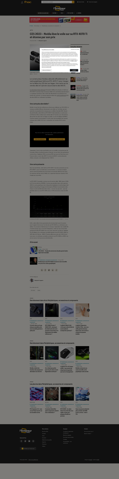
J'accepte (74, 70)
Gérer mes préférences (46, 70)
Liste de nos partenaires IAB (46, 66)
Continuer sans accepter (75, 49)
